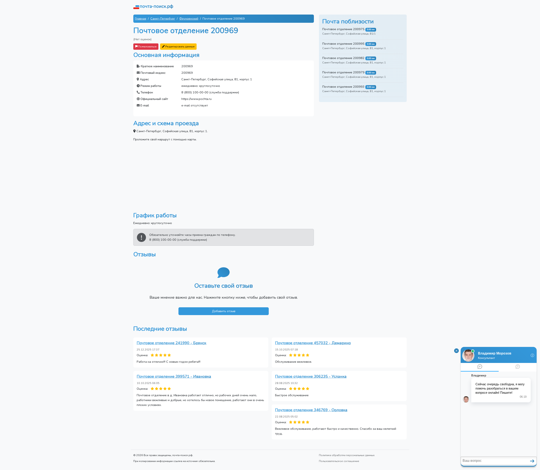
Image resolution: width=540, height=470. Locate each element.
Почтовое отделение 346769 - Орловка (311, 409)
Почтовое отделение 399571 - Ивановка (174, 376)
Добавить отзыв (223, 311)
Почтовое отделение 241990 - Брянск (171, 342)
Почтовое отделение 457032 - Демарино (313, 342)
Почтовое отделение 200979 (343, 72)
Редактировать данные (180, 46)
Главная (140, 18)
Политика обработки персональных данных (347, 455)
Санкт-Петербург (162, 18)
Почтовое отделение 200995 (343, 44)
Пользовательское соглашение (339, 461)
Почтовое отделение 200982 (343, 58)
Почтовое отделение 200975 (343, 29)
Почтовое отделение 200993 (343, 87)
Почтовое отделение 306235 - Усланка (311, 376)
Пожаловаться (147, 46)
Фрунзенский (188, 18)
